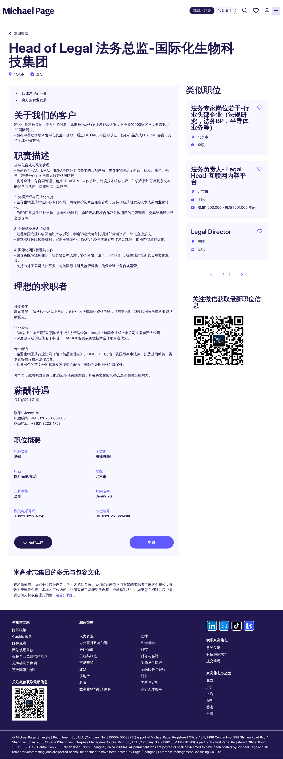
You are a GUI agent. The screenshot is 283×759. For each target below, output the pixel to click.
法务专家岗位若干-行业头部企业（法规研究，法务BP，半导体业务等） (220, 117)
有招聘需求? (216, 654)
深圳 (209, 700)
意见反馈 (213, 647)
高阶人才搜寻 (151, 689)
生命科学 (148, 642)
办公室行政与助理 (93, 642)
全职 (17, 496)
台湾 (209, 713)
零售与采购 (150, 682)
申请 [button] (151, 542)
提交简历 (213, 661)
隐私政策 (19, 630)
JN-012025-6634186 (113, 516)
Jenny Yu (104, 496)
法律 (17, 456)
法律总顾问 (104, 456)
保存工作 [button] (36, 542)
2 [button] (230, 274)
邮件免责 (19, 643)
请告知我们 (65, 595)
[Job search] (244, 10)
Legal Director (211, 231)
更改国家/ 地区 (24, 669)
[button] (18, 33)
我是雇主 (225, 10)
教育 (82, 682)
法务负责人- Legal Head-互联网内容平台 (218, 175)
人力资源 (86, 636)
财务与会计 (150, 656)
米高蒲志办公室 (218, 673)
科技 (144, 649)
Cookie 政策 (22, 636)
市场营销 (86, 662)
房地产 (84, 676)
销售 (144, 676)
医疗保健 (86, 649)
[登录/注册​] (266, 11)
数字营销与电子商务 (95, 689)
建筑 (82, 669)
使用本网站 (21, 622)
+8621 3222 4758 (29, 516)
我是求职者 (202, 10)
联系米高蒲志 (217, 640)
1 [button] (225, 275)
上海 (209, 694)
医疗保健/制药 (25, 476)
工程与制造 (88, 656)
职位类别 (86, 622)
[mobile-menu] (276, 11)
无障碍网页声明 (24, 663)
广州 (209, 687)
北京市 (101, 476)
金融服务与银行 (153, 669)
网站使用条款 (22, 650)
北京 (209, 680)
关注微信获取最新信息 (30, 682)
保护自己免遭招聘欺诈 (30, 656)
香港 (209, 707)
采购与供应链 (151, 662)
